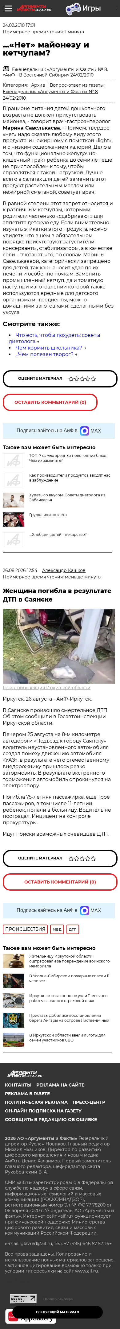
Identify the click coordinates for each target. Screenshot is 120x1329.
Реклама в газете (27, 1093)
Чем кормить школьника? (49, 348)
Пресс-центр (89, 1102)
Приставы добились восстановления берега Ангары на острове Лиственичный (69, 1018)
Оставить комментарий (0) (50, 402)
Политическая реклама (36, 1102)
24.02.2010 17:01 (19, 25)
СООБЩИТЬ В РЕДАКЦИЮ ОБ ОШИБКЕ (51, 1119)
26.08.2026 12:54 (20, 570)
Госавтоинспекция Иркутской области (46, 687)
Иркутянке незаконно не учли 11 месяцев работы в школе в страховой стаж (68, 998)
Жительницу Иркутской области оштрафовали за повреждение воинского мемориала (69, 961)
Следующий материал (57, 1312)
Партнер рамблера (58, 1299)
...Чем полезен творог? (45, 354)
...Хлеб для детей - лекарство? (58, 534)
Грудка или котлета (48, 514)
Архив (38, 85)
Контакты (18, 1085)
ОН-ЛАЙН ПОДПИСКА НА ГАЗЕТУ (43, 1111)
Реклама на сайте (60, 1085)
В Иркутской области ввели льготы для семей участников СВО (67, 1037)
